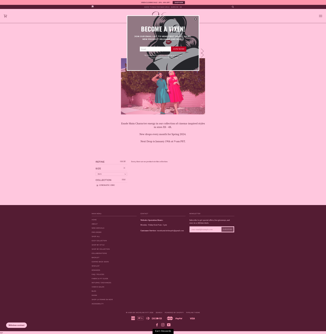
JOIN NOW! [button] (178, 49)
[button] (195, 19)
